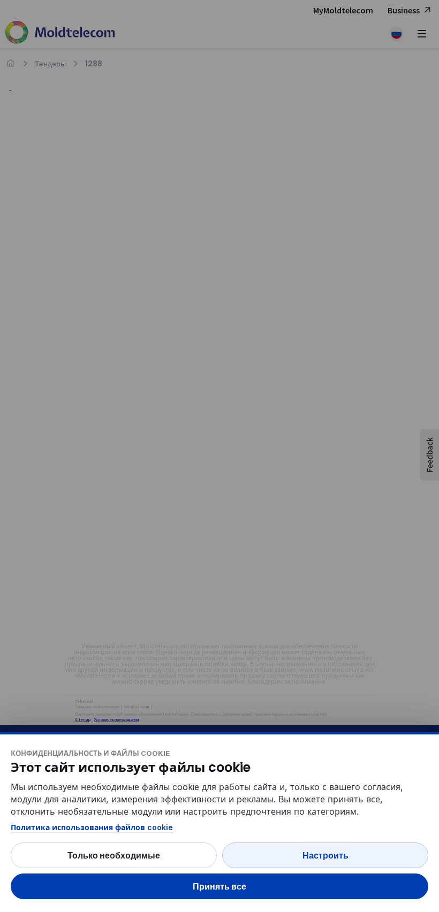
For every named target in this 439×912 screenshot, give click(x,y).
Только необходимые (113, 855)
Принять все (219, 886)
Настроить (325, 855)
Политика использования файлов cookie (92, 827)
